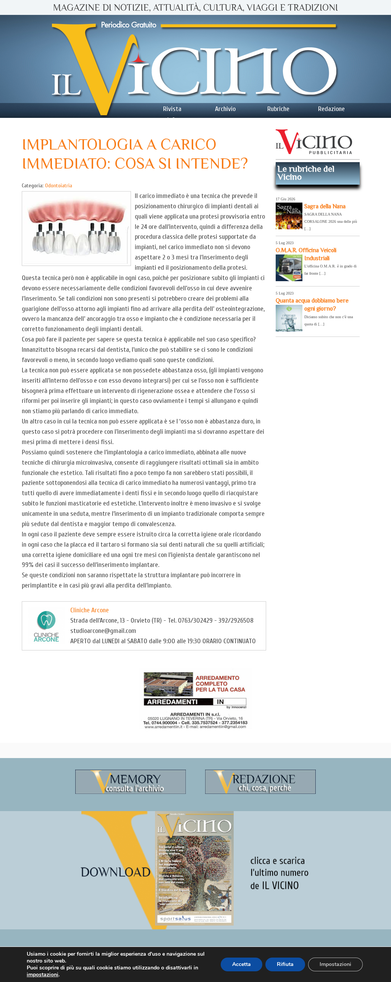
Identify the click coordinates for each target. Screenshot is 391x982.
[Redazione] (260, 792)
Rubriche (278, 109)
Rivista (172, 109)
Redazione (331, 109)
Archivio (225, 109)
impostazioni (42, 974)
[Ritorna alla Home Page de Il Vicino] (195, 66)
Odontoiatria (58, 185)
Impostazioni (335, 964)
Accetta (241, 964)
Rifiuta (285, 964)
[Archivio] (131, 792)
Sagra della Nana (325, 206)
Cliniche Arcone (89, 610)
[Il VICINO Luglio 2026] (194, 924)
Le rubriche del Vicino (306, 173)
